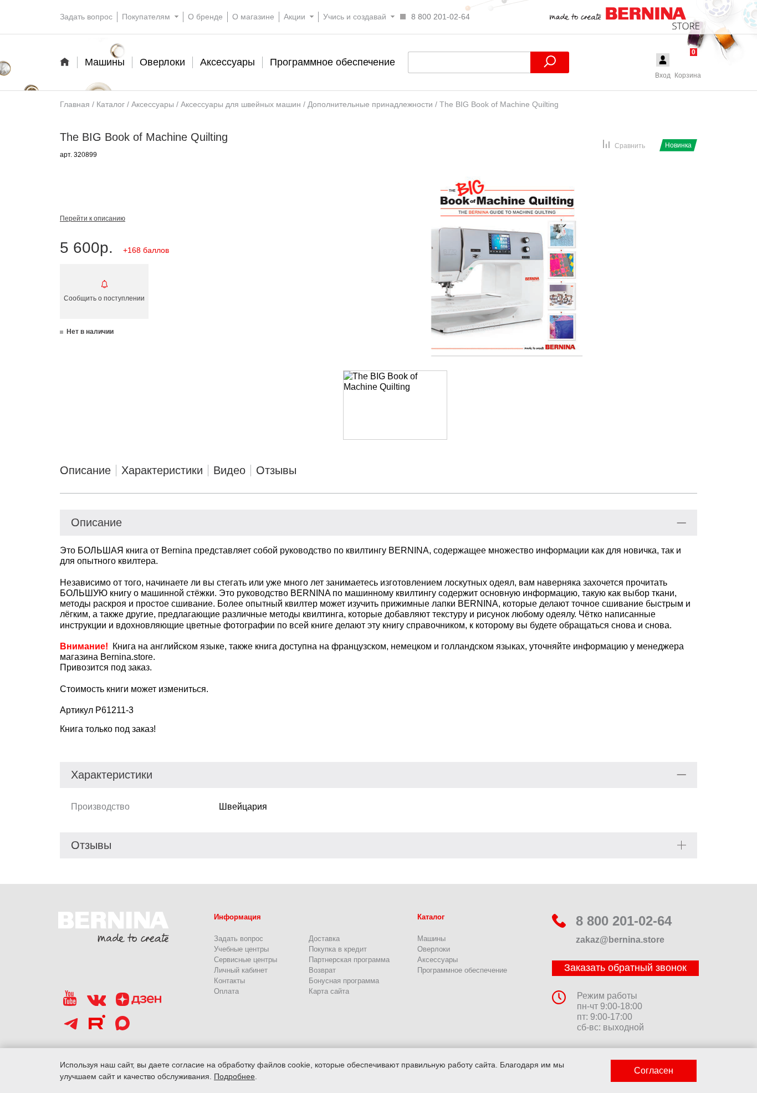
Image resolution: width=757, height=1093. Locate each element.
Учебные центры (241, 949)
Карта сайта (329, 991)
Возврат (322, 970)
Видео (229, 470)
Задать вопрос (238, 938)
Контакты (229, 981)
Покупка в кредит (338, 949)
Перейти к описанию (92, 218)
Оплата (226, 991)
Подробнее (234, 1076)
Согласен (653, 1070)
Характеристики (162, 470)
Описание (85, 470)
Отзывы (276, 470)
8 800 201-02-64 (624, 920)
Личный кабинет (241, 970)
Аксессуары (437, 959)
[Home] (68, 61)
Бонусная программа (344, 981)
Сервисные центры (245, 959)
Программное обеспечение (462, 970)
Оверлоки (433, 949)
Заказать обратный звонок (625, 967)
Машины (431, 938)
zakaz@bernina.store (620, 939)
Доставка (324, 938)
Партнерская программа (349, 959)
